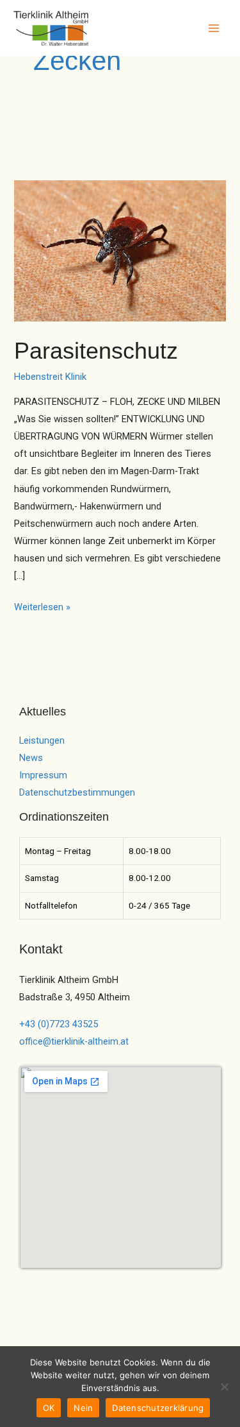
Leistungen (42, 740)
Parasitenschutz (96, 351)
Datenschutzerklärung (158, 1408)
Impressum (43, 775)
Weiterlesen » (42, 606)
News (31, 758)
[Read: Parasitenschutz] (119, 250)
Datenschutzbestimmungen (77, 792)
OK (49, 1408)
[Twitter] (45, 1283)
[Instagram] (62, 1283)
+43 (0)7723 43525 (58, 1024)
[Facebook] (27, 1283)
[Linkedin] (97, 1283)
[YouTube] (79, 1283)
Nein (83, 1408)
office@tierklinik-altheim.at (74, 1041)
